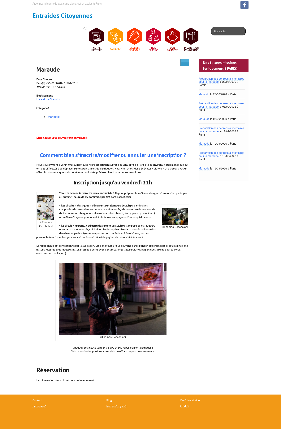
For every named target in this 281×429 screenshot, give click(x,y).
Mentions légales (116, 406)
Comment (51, 155)
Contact (37, 400)
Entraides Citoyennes (62, 15)
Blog (109, 400)
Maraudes (54, 117)
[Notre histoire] (96, 39)
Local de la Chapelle (48, 99)
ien (70, 155)
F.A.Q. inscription (190, 400)
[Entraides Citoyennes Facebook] (244, 5)
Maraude (48, 69)
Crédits (184, 406)
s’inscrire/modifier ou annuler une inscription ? (130, 155)
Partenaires (39, 406)
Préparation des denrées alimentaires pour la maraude (221, 80)
